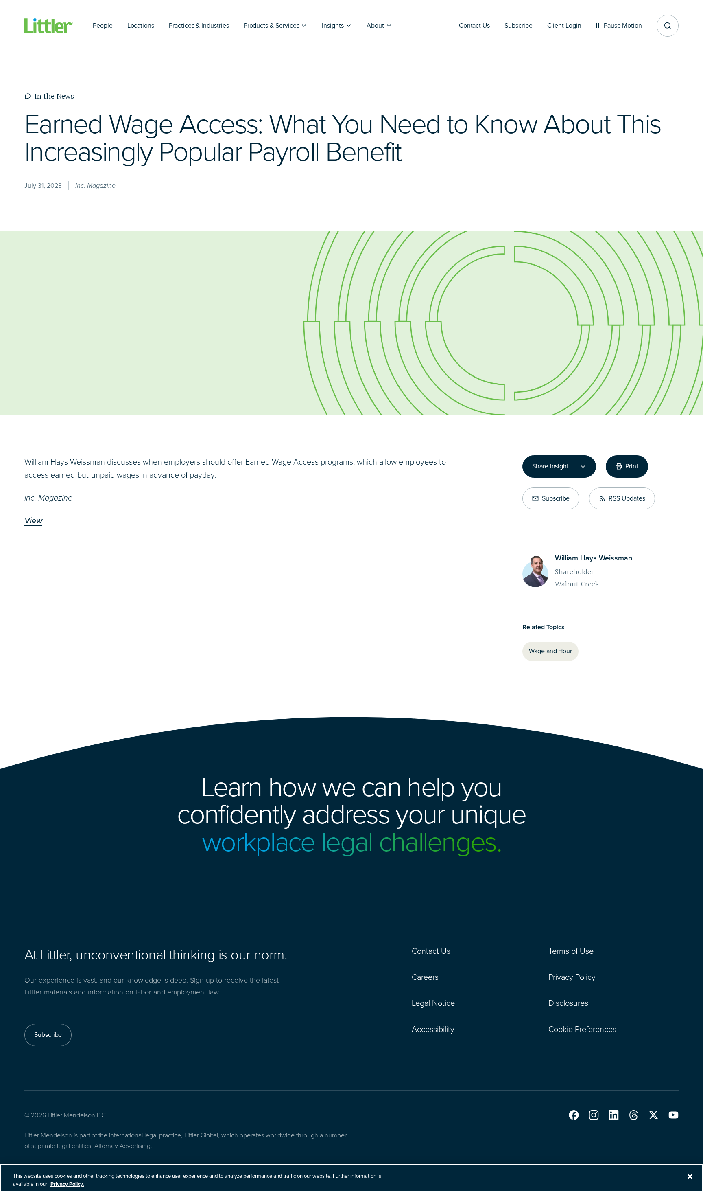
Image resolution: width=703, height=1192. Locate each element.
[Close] (690, 1176)
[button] (574, 1115)
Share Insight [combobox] (550, 466)
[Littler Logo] (48, 25)
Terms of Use (571, 951)
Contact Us (431, 951)
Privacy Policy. (67, 1184)
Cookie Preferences (582, 1029)
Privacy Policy (572, 977)
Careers (425, 977)
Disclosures (568, 1003)
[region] (351, 1178)
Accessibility (433, 1029)
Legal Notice (433, 1003)
